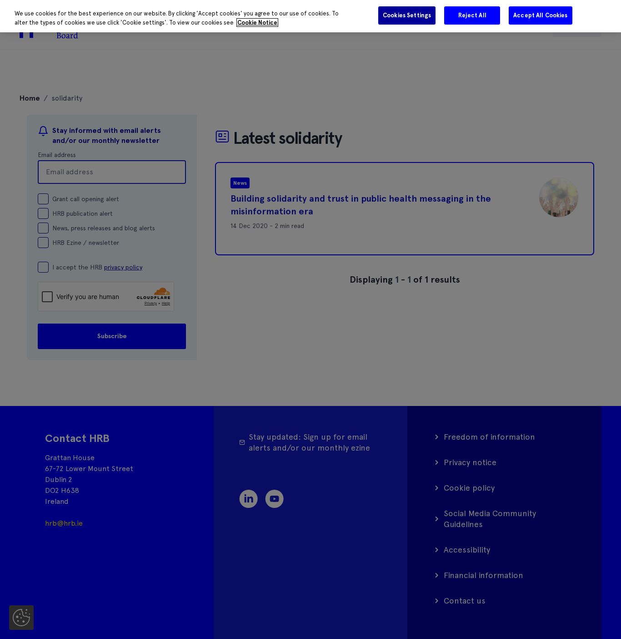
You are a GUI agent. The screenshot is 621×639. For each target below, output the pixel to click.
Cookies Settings (407, 15)
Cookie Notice (257, 22)
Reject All (472, 15)
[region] (310, 16)
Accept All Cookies (540, 15)
